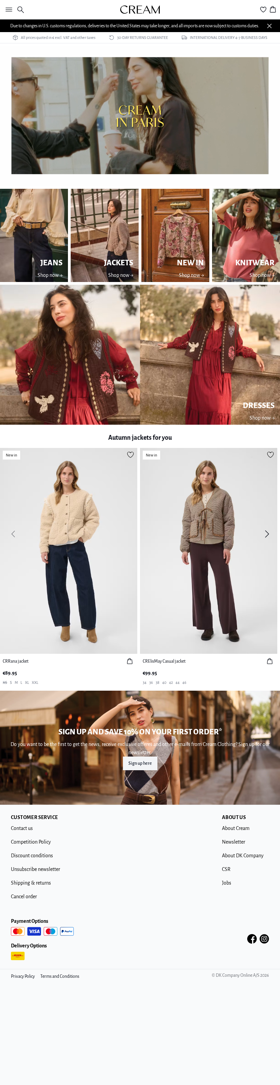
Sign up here (140, 763)
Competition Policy (31, 842)
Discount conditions (32, 855)
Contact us (22, 828)
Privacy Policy (23, 976)
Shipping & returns (31, 883)
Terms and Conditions (59, 976)
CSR (226, 869)
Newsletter (233, 842)
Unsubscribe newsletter (35, 869)
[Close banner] (269, 26)
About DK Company (243, 855)
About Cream (236, 828)
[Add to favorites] (130, 454)
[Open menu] (7, 9)
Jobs (226, 883)
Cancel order (24, 896)
